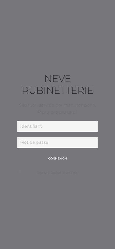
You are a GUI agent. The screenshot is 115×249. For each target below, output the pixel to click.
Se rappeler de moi (57, 172)
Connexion (57, 158)
